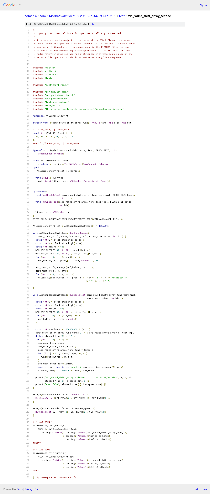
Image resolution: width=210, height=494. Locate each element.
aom (43, 16)
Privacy (28, 489)
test (122, 16)
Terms (37, 489)
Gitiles (20, 489)
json (204, 488)
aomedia (31, 16)
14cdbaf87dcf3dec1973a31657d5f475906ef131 (81, 16)
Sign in (203, 5)
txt (196, 488)
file (91, 24)
